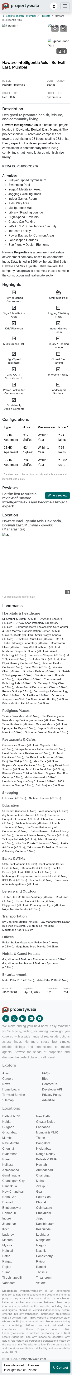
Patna (6, 1256)
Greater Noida (45, 1121)
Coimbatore (44, 1207)
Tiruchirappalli (12, 1277)
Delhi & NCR (11, 1116)
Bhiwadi (7, 1202)
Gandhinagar (11, 1175)
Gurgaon (8, 1127)
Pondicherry (44, 1256)
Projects (45, 15)
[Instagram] (31, 1018)
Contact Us (49, 1084)
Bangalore (43, 1143)
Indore (6, 1218)
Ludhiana (42, 1234)
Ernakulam (43, 1213)
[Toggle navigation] (65, 6)
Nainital (7, 1250)
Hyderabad (43, 1148)
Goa (39, 1191)
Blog (45, 1078)
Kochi (6, 1229)
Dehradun (9, 1213)
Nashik (41, 1250)
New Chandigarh (14, 1191)
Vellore (41, 1283)
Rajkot (6, 1266)
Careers (7, 1078)
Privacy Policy (51, 1094)
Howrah (41, 1164)
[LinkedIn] (22, 1018)
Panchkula (9, 1186)
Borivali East (39, 129)
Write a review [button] (57, 495)
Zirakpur (41, 1186)
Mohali (40, 1180)
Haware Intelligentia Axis (20, 125)
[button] (53, 6)
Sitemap (8, 1100)
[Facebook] (5, 1018)
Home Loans (11, 1089)
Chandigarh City (13, 1180)
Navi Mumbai (11, 1143)
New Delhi (43, 1116)
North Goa (9, 1197)
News (6, 1084)
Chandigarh (44, 1175)
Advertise (48, 1100)
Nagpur (41, 1245)
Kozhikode (43, 1229)
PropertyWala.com (33, 1359)
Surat (6, 1272)
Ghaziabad (9, 1132)
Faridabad (43, 1127)
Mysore (7, 1245)
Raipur (40, 1261)
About (6, 1073)
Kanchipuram (45, 1223)
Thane (40, 1137)
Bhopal (41, 1202)
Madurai (7, 1240)
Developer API (52, 1089)
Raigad (7, 1261)
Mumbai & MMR (47, 1132)
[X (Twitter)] (14, 1018)
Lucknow (8, 1234)
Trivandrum (43, 1277)
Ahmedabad (10, 1170)
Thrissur (41, 1272)
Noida (6, 1121)
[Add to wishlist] (55, 29)
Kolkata (7, 1164)
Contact (62, 1367)
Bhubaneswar (11, 1207)
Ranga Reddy (45, 1154)
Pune (6, 1159)
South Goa (43, 1197)
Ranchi (41, 1266)
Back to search (14, 15)
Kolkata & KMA (46, 1159)
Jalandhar (9, 1223)
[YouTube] (39, 1018)
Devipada (23, 129)
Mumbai (31, 15)
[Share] (63, 29)
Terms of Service (13, 1094)
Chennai (8, 1148)
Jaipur (40, 1218)
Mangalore (43, 1240)
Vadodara (9, 1283)
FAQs (46, 1073)
